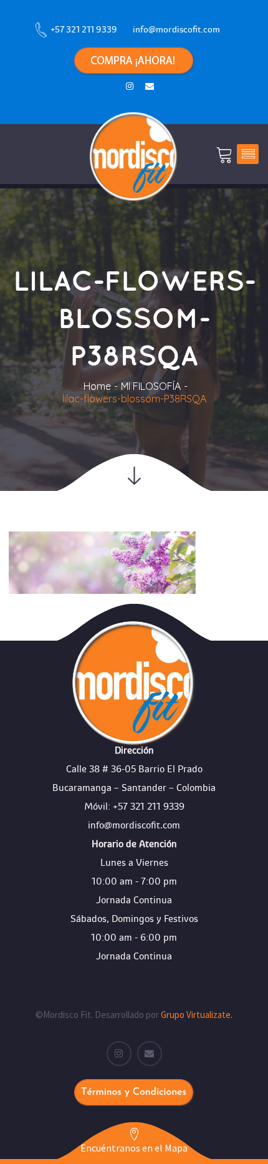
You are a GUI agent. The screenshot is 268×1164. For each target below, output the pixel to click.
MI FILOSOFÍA (151, 386)
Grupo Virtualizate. (196, 1015)
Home (97, 386)
